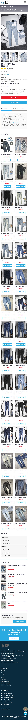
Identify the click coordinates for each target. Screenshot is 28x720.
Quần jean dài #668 (20, 339)
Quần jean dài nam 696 (7, 260)
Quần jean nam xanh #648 (7, 418)
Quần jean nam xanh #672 (21, 391)
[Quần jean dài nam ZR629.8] (7, 461)
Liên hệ (2, 673)
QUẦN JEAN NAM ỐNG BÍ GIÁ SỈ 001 (8, 154)
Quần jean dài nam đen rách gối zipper (10, 207)
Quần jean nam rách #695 (7, 181)
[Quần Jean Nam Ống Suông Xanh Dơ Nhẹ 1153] (3, 587)
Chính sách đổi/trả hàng (6, 702)
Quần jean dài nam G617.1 (20, 470)
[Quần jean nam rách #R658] (21, 408)
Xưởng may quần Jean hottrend (6, 10)
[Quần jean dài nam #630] (21, 487)
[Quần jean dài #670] (7, 329)
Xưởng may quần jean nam (12, 9)
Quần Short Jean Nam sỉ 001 (16, 574)
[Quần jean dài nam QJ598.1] (21, 277)
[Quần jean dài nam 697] (21, 224)
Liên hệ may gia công (19, 621)
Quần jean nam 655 (20, 260)
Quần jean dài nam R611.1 (7, 497)
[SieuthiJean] (4, 2)
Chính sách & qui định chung (7, 695)
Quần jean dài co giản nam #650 (8, 444)
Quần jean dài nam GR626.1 (21, 523)
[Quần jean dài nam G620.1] (7, 514)
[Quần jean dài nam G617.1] (21, 461)
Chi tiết (7, 160)
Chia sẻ (21, 108)
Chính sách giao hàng (6, 700)
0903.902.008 (15, 122)
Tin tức (2, 677)
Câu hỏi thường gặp (5, 684)
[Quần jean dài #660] (21, 356)
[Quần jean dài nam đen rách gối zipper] (7, 198)
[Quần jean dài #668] (21, 329)
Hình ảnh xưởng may (5, 681)
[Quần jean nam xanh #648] (7, 408)
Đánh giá (15, 108)
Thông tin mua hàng (6, 108)
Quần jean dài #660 (20, 365)
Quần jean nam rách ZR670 (7, 233)
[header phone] (25, 709)
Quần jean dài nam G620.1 (7, 523)
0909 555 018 (14, 638)
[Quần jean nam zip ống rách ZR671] (21, 198)
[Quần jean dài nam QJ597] (7, 303)
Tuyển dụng (3, 679)
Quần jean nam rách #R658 (21, 418)
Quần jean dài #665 (7, 365)
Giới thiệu (3, 670)
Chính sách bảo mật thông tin (7, 697)
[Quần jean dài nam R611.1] (7, 487)
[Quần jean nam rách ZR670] (7, 224)
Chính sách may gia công (6, 693)
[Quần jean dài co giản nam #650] (7, 435)
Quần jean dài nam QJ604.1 (19, 10)
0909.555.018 (15, 97)
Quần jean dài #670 (7, 339)
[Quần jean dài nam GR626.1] (21, 514)
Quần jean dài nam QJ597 (7, 312)
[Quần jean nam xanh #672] (21, 382)
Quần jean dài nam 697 (21, 233)
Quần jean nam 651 (7, 286)
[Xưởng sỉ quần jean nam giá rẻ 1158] (3, 569)
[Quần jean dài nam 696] (7, 250)
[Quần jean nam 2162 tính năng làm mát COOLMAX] (21, 145)
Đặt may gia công (14, 102)
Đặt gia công (21, 186)
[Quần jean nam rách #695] (7, 171)
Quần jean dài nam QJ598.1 (21, 286)
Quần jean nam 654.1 (21, 312)
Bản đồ (2, 675)
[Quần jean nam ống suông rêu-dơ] (3, 605)
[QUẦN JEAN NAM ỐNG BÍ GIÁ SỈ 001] (7, 145)
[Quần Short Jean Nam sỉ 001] (3, 578)
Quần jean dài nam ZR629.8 (7, 470)
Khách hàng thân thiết (6, 686)
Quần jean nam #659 (7, 391)
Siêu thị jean (3, 9)
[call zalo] (25, 713)
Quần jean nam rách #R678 (21, 444)
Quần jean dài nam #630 (20, 497)
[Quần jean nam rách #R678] (21, 435)
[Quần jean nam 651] (7, 277)
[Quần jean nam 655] (21, 250)
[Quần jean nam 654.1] (21, 303)
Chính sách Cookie (5, 704)
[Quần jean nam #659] (7, 382)
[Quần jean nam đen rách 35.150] (21, 171)
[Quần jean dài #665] (7, 356)
